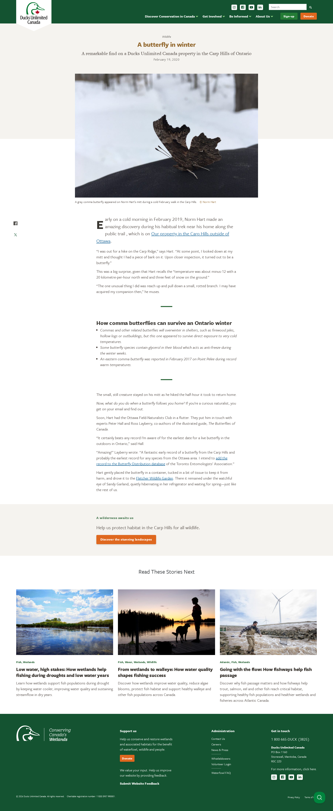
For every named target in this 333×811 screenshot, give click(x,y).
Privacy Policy (294, 797)
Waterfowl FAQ (221, 773)
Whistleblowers (220, 758)
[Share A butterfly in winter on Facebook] (15, 223)
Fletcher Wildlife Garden (154, 478)
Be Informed (238, 16)
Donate (309, 16)
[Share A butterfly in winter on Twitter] (15, 235)
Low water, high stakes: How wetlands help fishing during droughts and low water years (62, 672)
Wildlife (166, 36)
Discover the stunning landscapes (126, 539)
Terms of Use (310, 797)
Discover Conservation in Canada (170, 16)
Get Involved (212, 16)
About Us (263, 16)
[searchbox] (288, 7)
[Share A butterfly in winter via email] (15, 246)
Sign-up (288, 16)
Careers (216, 744)
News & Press (219, 750)
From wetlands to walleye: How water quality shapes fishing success (165, 672)
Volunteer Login (221, 764)
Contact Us (218, 739)
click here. (310, 769)
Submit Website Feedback (139, 783)
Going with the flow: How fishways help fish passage (266, 672)
